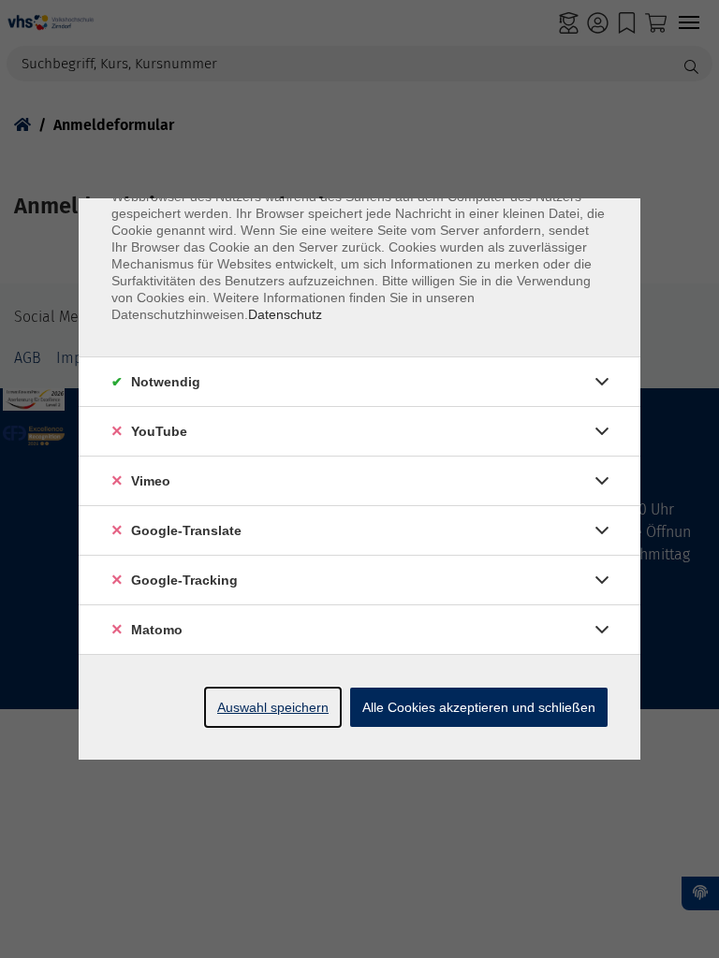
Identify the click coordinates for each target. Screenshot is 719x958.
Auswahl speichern (273, 707)
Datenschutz (285, 314)
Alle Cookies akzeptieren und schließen (478, 707)
